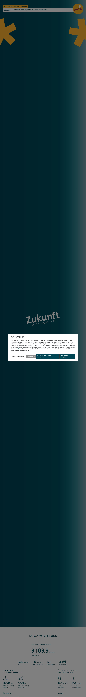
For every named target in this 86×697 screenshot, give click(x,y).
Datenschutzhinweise (18, 356)
